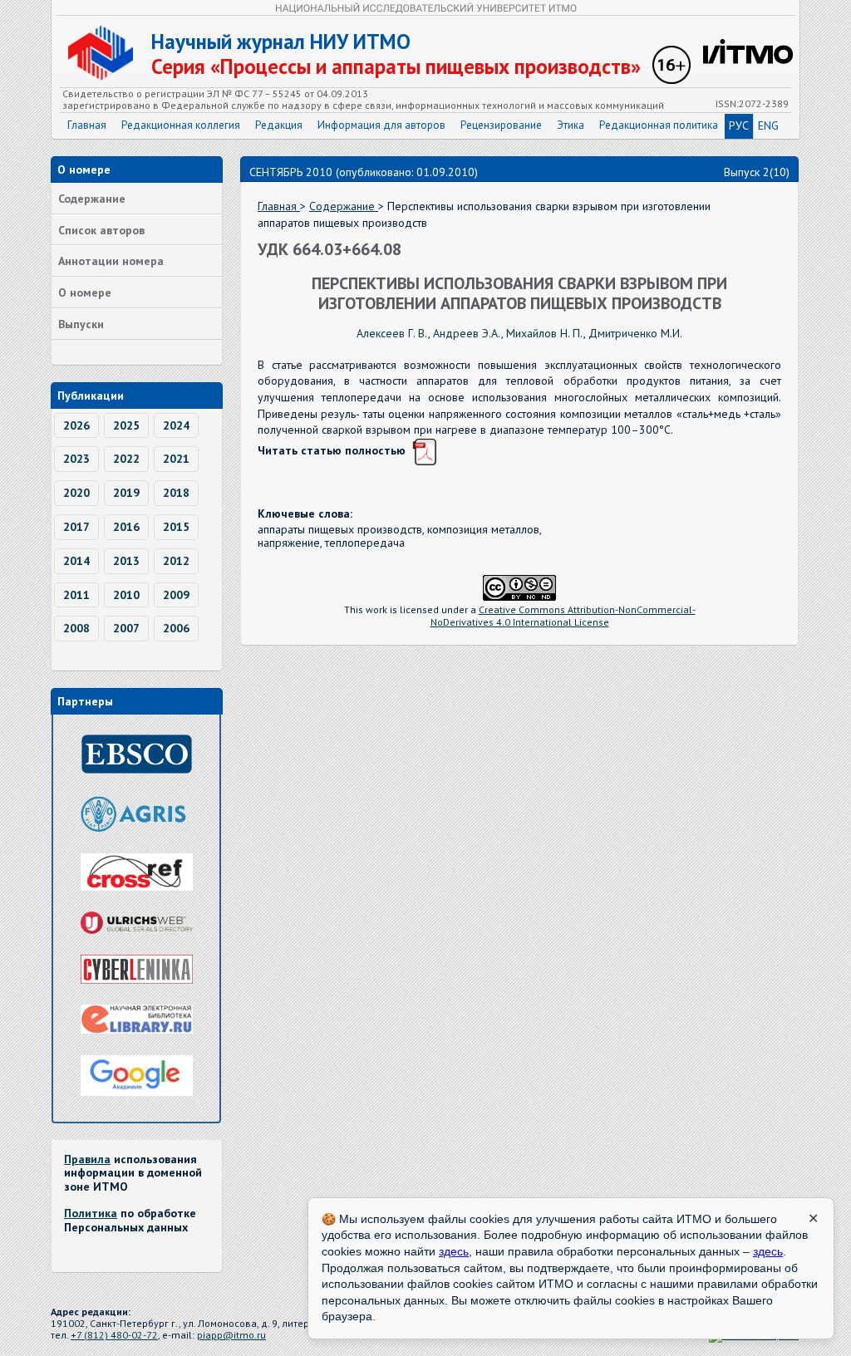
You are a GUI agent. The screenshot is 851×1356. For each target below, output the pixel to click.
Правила (87, 1159)
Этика (570, 125)
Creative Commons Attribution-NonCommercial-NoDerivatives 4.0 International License (563, 615)
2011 (76, 594)
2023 (76, 458)
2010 (126, 594)
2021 (176, 458)
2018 (176, 492)
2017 (76, 526)
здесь (454, 1251)
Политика (90, 1213)
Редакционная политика (658, 125)
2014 (76, 560)
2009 (176, 594)
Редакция (279, 125)
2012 (176, 560)
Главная (86, 125)
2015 (176, 526)
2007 (126, 628)
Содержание (91, 198)
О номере (84, 292)
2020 (76, 492)
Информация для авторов (381, 125)
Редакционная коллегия (180, 125)
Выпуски (81, 324)
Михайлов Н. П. (544, 333)
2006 (176, 628)
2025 (126, 425)
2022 (126, 458)
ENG (768, 125)
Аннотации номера (111, 260)
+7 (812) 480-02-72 (114, 1335)
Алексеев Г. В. (392, 333)
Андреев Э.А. (467, 333)
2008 (76, 628)
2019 (126, 492)
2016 (126, 526)
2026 (76, 425)
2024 (176, 425)
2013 (126, 560)
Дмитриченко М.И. (635, 333)
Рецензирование (501, 125)
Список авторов (101, 230)
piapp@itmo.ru (231, 1335)
